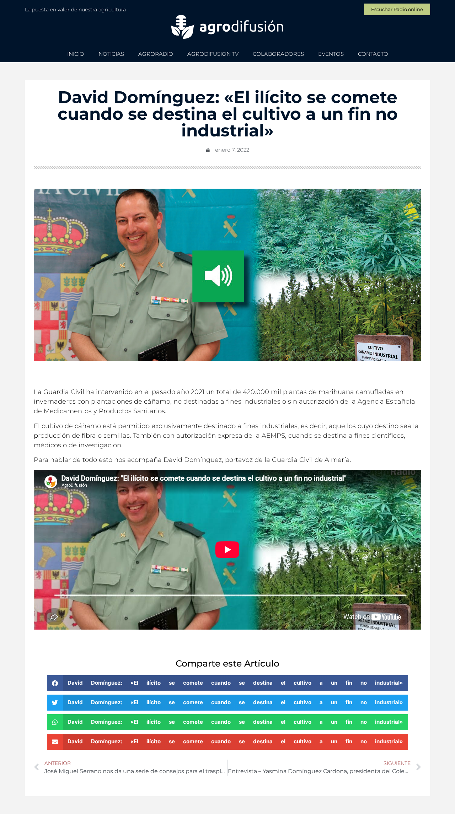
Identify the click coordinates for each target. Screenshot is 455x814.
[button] (227, 683)
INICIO (75, 53)
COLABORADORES (278, 53)
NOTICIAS (111, 53)
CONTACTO (373, 53)
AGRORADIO (155, 53)
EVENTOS (331, 53)
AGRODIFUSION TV (213, 53)
